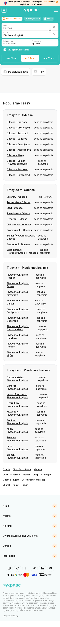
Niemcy (26, 474)
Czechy (6, 469)
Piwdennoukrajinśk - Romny (18, 345)
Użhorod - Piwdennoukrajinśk (17, 387)
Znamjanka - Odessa (18, 213)
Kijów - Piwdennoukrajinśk (17, 430)
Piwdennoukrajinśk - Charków (18, 337)
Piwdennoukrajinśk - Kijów (18, 354)
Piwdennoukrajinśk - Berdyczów (18, 311)
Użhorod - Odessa (17, 219)
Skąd (5, 25)
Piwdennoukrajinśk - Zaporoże (18, 319)
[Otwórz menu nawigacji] (56, 10)
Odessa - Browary (17, 122)
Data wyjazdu (8, 41)
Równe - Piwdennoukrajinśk (17, 439)
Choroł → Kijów (10, 485)
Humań (24, 485)
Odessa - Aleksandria (19, 149)
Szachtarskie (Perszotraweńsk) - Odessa (22, 251)
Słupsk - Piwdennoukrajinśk (17, 456)
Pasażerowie (36, 41)
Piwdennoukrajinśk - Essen (18, 285)
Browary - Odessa (17, 196)
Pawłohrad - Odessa (18, 244)
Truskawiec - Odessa (18, 202)
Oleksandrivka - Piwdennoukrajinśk (17, 379)
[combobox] (44, 43)
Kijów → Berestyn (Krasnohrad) (29, 480)
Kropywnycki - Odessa (19, 230)
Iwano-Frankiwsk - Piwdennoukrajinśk (17, 396)
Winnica (38, 469)
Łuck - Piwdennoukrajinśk (17, 448)
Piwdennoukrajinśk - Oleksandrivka (18, 328)
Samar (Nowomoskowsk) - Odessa (22, 237)
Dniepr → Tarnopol (42, 474)
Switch (47, 2)
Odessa (7, 480)
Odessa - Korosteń (17, 133)
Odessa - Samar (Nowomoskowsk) (17, 162)
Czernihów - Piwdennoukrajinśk (17, 405)
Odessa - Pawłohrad (18, 175)
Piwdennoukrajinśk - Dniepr (18, 302)
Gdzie (5, 33)
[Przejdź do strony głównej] (30, 10)
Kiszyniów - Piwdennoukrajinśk (17, 413)
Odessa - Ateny (15, 155)
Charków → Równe (22, 469)
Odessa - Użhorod (17, 138)
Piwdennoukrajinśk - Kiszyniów (18, 293)
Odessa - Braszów (17, 169)
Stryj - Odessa (15, 207)
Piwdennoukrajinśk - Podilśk (18, 276)
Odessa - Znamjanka (18, 144)
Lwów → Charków (11, 474)
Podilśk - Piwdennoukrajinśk (17, 422)
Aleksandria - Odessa (19, 224)
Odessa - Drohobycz (18, 127)
